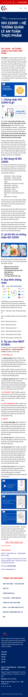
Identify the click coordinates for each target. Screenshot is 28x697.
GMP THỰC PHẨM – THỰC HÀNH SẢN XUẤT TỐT (13, 586)
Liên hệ (3, 662)
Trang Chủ (3, 17)
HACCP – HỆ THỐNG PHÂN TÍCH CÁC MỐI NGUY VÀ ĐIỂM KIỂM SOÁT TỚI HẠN (13, 612)
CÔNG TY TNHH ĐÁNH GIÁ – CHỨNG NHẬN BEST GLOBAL (13, 349)
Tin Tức (3, 659)
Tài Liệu (3, 657)
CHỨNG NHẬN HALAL (9, 593)
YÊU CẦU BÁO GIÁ (14, 542)
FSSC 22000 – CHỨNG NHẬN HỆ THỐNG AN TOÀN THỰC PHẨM (12, 600)
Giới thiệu (3, 654)
